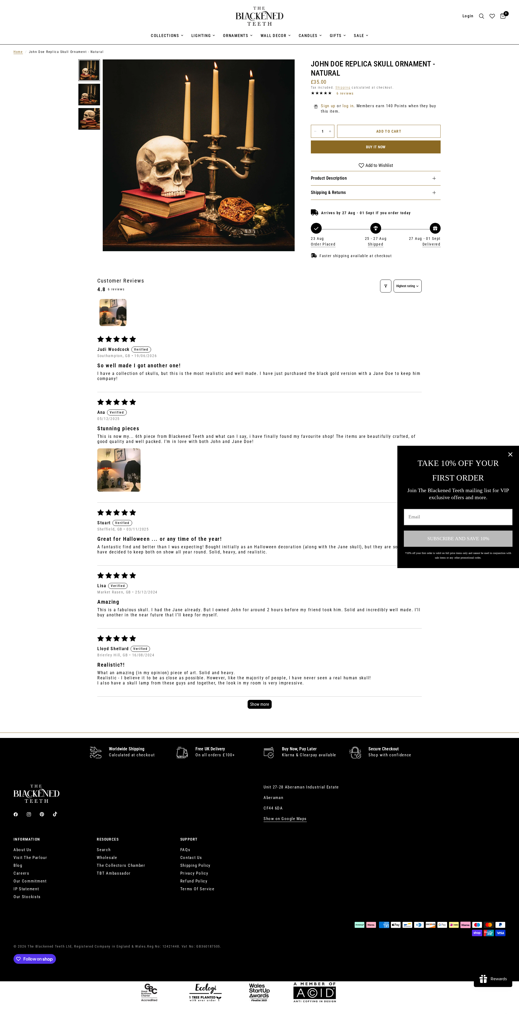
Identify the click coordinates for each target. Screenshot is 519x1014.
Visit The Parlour (30, 857)
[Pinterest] (46, 814)
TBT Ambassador (114, 873)
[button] (119, 470)
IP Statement (26, 889)
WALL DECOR (274, 35)
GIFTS (336, 35)
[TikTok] (59, 814)
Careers (21, 873)
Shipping (343, 87)
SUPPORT (189, 839)
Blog (18, 865)
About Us (23, 849)
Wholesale (107, 857)
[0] (501, 16)
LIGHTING (201, 35)
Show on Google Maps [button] (285, 819)
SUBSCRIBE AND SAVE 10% (458, 538)
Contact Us (191, 857)
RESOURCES (108, 839)
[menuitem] (167, 36)
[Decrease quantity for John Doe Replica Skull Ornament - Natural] (315, 131)
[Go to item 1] (113, 312)
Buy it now (376, 147)
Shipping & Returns (328, 192)
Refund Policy (194, 881)
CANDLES (308, 35)
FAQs (185, 849)
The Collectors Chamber (121, 865)
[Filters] (385, 286)
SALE (359, 35)
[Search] (481, 16)
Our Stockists (27, 896)
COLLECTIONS (165, 35)
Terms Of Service (197, 889)
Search (104, 849)
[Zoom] (283, 71)
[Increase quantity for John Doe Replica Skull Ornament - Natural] (330, 131)
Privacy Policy (194, 873)
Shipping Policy (195, 865)
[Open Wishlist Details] (492, 16)
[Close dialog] (510, 454)
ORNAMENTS (235, 35)
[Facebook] (19, 814)
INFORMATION (27, 839)
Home (18, 52)
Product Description (329, 178)
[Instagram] (33, 814)
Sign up (328, 105)
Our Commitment (30, 881)
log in (348, 105)
